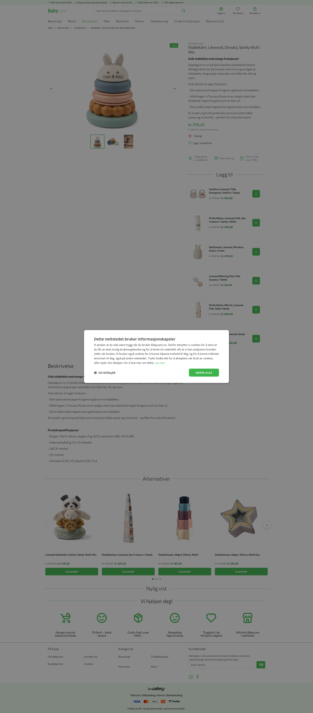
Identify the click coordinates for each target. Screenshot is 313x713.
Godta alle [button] (204, 372)
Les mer (160, 362)
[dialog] (156, 356)
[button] (104, 372)
